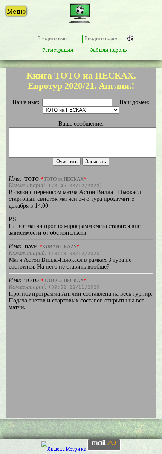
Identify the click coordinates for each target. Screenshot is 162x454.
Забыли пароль (108, 50)
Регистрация (57, 50)
